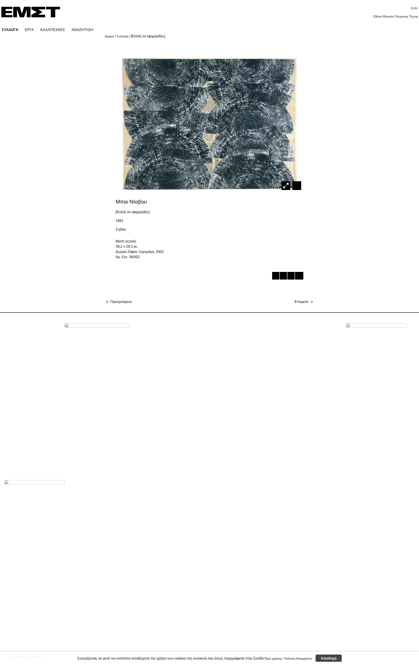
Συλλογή (122, 36)
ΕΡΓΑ (29, 30)
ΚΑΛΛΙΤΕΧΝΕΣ (52, 30)
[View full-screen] (286, 185)
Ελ (413, 8)
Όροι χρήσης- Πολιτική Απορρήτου (288, 658)
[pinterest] (291, 276)
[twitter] (283, 276)
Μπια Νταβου (131, 202)
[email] (298, 276)
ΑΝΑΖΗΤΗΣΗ (82, 30)
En (416, 8)
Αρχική (109, 36)
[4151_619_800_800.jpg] (296, 185)
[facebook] (275, 276)
